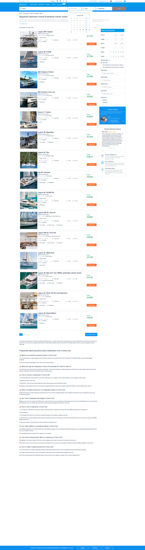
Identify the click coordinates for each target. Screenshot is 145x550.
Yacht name (104, 90)
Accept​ (82, 548)
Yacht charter (33, 4)
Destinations (41, 4)
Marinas (48, 4)
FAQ (28, 1)
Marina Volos (24, 23)
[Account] (125, 1)
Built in (102, 43)
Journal (53, 4)
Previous (20, 39)
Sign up (120, 1)
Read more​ (70, 548)
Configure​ (95, 548)
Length (102, 39)
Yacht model (104, 77)
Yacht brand (104, 70)
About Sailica (22, 1)
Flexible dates (112, 60)
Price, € (103, 35)
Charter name (104, 84)
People (103, 47)
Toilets (102, 56)
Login (116, 1)
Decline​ (108, 548)
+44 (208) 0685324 (93, 1)
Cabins (102, 52)
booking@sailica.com (103, 1)
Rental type (104, 97)
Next (124, 139)
